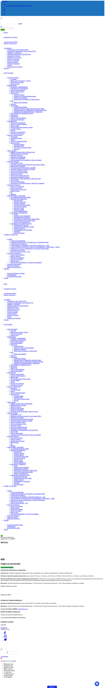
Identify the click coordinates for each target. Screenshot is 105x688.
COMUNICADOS (11, 275)
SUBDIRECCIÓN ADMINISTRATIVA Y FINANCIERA (28, 112)
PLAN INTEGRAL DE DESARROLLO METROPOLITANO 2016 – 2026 (29, 245)
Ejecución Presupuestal (17, 186)
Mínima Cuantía (14, 126)
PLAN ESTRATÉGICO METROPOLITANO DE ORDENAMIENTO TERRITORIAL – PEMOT (35, 247)
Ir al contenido (4, 656)
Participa (28, 6)
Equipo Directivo (15, 143)
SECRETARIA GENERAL (20, 107)
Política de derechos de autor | (59, 646)
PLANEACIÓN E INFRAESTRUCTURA (21, 224)
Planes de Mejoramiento (17, 182)
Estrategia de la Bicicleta (17, 250)
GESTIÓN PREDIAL (19, 233)
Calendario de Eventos (13, 56)
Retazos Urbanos (15, 256)
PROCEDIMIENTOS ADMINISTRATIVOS (21, 113)
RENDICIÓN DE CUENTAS (17, 166)
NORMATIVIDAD (12, 85)
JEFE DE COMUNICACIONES (18, 141)
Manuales (13, 194)
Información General (13, 78)
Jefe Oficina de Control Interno (22, 147)
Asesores (16, 149)
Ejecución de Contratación (17, 132)
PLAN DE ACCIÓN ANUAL (17, 241)
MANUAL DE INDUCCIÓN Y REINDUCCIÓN (22, 152)
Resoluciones (14, 93)
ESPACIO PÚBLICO (19, 228)
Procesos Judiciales (13, 60)
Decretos (13, 104)
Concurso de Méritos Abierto (18, 124)
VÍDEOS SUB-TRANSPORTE (22, 222)
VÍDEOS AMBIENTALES (20, 211)
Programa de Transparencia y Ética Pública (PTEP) (21, 51)
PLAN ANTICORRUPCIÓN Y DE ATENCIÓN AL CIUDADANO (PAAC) (29, 242)
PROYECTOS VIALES (16, 259)
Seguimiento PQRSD (16, 174)
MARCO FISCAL (15, 191)
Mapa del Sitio (73, 646)
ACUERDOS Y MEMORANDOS (19, 87)
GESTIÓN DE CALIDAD (17, 82)
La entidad (13, 79)
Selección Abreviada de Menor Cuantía (21, 127)
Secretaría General (19, 95)
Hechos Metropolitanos (17, 92)
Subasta (12, 130)
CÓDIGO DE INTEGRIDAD (17, 158)
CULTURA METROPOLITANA (22, 205)
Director (12, 140)
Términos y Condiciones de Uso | (11, 646)
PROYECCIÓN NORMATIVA (18, 118)
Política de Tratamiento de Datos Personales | (35, 646)
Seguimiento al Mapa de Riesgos (20, 177)
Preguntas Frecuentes (13, 64)
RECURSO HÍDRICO (19, 203)
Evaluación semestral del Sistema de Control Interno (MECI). (27, 165)
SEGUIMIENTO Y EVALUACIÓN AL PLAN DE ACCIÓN (25, 179)
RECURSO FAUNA (19, 210)
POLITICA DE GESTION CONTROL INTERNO (23, 168)
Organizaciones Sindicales (14, 67)
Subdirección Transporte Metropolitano (25, 96)
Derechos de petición (13, 59)
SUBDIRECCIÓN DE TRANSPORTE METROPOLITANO (29, 109)
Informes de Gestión (13, 266)
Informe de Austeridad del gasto (19, 175)
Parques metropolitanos (17, 255)
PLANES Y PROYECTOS (11, 234)
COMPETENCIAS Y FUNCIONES (16, 196)
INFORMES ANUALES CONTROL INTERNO (22, 169)
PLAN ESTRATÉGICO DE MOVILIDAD (24, 220)
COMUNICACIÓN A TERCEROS (19, 154)
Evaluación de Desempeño (18, 157)
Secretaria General (19, 144)
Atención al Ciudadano (19, 6)
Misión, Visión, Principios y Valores (20, 81)
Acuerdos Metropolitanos (17, 90)
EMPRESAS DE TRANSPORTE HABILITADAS (26, 219)
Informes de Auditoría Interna (18, 171)
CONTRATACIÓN (12, 121)
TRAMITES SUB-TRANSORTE (22, 216)
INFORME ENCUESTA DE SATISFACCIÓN (19, 54)
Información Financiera (13, 185)
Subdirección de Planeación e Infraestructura (26, 99)
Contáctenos (4, 628)
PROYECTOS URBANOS (17, 258)
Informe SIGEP (14, 180)
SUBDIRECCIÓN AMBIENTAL (18, 199)
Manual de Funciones (16, 155)
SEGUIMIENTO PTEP (16, 163)
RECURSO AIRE (18, 200)
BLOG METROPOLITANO (14, 276)
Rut (11, 193)
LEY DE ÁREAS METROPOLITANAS (20, 197)
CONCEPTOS (14, 116)
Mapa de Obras (14, 261)
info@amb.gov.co (23, 609)
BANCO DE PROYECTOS (14, 267)
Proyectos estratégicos (14, 253)
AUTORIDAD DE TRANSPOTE (18, 213)
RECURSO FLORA (19, 208)
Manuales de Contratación (17, 123)
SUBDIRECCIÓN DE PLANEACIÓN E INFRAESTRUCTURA (30, 110)
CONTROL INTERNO (13, 161)
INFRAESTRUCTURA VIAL (21, 225)
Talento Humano (11, 151)
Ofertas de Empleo (12, 62)
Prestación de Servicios (17, 133)
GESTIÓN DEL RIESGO (20, 206)
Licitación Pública (15, 129)
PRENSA (6, 269)
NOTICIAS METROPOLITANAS (16, 273)
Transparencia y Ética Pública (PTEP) (17, 50)
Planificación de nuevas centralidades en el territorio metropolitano (29, 248)
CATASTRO (17, 231)
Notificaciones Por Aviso (14, 57)
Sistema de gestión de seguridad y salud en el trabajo (25, 160)
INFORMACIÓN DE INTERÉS (22, 217)
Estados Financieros (16, 188)
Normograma (14, 115)
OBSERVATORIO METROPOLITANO (24, 227)
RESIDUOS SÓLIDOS (20, 202)
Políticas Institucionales (17, 119)
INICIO (6, 32)
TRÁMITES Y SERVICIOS (14, 53)
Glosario (9, 65)
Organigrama (14, 137)
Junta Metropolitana (16, 138)
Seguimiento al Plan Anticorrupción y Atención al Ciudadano (27, 183)
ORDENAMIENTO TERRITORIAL (23, 230)
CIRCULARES (14, 105)
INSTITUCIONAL (8, 73)
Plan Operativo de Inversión (18, 189)
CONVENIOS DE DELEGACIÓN (19, 88)
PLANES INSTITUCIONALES (18, 244)
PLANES (9, 239)
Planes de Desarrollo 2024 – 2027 (20, 252)
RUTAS (16, 214)
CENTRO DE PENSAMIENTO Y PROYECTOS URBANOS (26, 262)
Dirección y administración (14, 135)
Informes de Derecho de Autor (19, 172)
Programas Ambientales (14, 264)
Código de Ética (15, 84)
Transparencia (9, 6)
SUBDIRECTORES (19, 146)
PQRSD (6, 278)
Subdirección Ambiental (20, 98)
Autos (12, 101)
